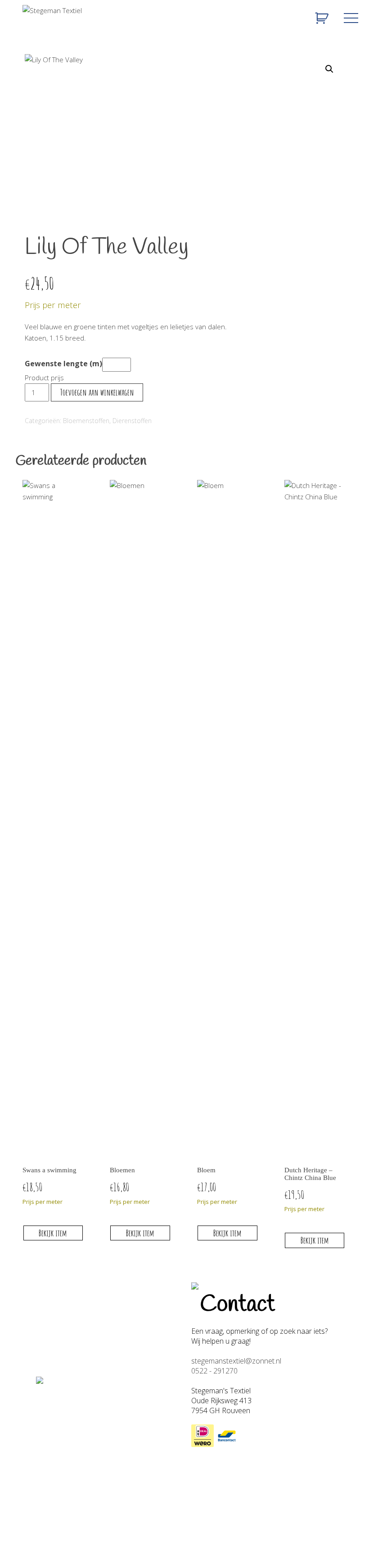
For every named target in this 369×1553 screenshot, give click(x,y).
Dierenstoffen (132, 420)
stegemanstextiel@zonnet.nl (236, 1361)
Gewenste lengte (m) (63, 364)
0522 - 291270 (214, 1371)
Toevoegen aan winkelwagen (97, 392)
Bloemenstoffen (86, 420)
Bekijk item (53, 1233)
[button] (329, 69)
